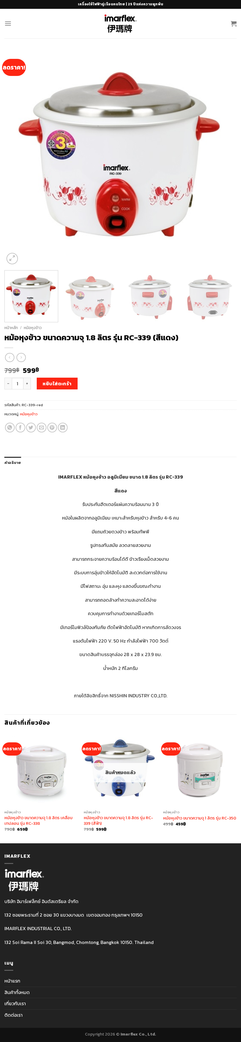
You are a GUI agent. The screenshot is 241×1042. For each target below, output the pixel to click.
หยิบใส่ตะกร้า (57, 383)
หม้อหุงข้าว (33, 328)
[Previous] (16, 158)
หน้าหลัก (11, 328)
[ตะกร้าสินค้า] (234, 23)
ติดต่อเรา (13, 1014)
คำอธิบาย (12, 462)
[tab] (12, 463)
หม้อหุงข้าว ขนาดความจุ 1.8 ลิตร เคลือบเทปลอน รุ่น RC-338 (38, 820)
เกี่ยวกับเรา (15, 1003)
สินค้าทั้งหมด (17, 992)
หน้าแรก (12, 980)
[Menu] (7, 23)
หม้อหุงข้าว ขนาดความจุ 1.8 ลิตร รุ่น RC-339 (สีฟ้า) (118, 820)
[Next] (224, 158)
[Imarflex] (120, 23)
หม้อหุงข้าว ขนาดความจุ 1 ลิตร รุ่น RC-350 (199, 818)
